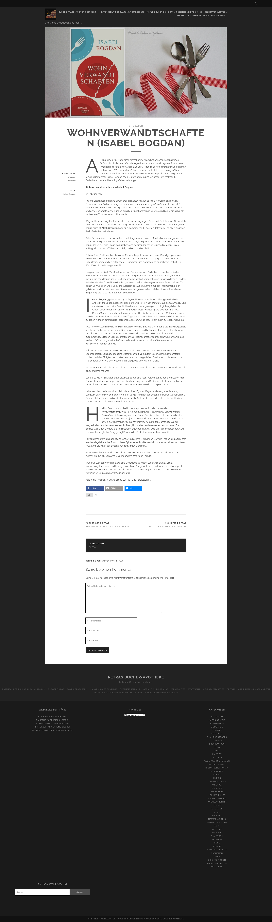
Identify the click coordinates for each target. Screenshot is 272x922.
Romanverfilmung (217, 850)
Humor (217, 778)
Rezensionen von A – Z (189, 12)
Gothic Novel (217, 764)
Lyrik (217, 812)
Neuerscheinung (217, 822)
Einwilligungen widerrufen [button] (161, 693)
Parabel (217, 833)
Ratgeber (217, 839)
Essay (217, 747)
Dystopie (217, 740)
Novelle (217, 829)
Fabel (217, 751)
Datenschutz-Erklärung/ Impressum (122, 12)
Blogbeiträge (67, 12)
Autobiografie (217, 720)
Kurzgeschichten (217, 802)
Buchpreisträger (217, 737)
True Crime (217, 867)
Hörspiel (217, 775)
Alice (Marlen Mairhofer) (52, 716)
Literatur (136, 126)
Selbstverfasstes (215, 12)
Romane (72, 180)
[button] (95, 488)
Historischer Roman (217, 768)
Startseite (183, 15)
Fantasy (217, 754)
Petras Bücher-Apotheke (136, 677)
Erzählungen (217, 744)
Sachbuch (217, 853)
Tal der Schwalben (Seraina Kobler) (52, 730)
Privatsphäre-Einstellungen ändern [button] (248, 689)
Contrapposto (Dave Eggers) (52, 723)
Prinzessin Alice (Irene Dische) (52, 727)
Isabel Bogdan (69, 194)
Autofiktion (217, 723)
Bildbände (217, 727)
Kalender (217, 785)
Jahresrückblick (217, 781)
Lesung (217, 805)
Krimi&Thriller (217, 795)
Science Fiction (217, 860)
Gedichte (217, 757)
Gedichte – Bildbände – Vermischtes (164, 689)
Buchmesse (217, 734)
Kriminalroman (217, 798)
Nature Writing (217, 819)
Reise (217, 843)
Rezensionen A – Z (130, 689)
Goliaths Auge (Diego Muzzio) (52, 720)
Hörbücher (217, 771)
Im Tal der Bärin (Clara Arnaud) (167, 527)
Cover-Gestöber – (87, 12)
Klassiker (217, 788)
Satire (216, 857)
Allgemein (217, 716)
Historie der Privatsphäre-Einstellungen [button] (118, 693)
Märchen (217, 816)
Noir (216, 826)
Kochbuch (217, 792)
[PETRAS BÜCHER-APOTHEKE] (50, 18)
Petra (92, 547)
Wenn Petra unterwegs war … (209, 15)
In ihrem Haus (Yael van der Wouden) (107, 527)
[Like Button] (89, 495)
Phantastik (217, 836)
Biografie (217, 730)
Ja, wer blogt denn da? (160, 12)
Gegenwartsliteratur (217, 761)
